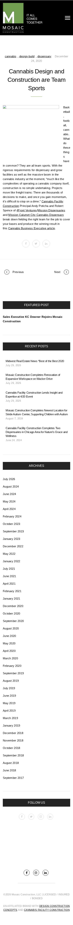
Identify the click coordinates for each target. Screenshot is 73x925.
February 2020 (12, 665)
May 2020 (9, 643)
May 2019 (9, 703)
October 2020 (11, 613)
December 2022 (13, 546)
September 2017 (13, 777)
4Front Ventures (26, 210)
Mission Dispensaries (51, 210)
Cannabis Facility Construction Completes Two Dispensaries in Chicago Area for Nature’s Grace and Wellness (37, 431)
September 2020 (13, 621)
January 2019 (11, 725)
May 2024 (9, 501)
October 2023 (11, 523)
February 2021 (12, 591)
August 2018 (11, 762)
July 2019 (9, 688)
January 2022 (11, 561)
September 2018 (13, 755)
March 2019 (10, 718)
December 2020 (13, 606)
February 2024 (12, 516)
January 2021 (11, 598)
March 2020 (10, 658)
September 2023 (13, 531)
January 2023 (11, 538)
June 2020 (9, 635)
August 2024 (11, 486)
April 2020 (9, 650)
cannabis (10, 56)
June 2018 (9, 770)
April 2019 (9, 710)
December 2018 (13, 733)
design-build (27, 56)
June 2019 (9, 695)
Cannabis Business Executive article (31, 228)
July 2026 (9, 479)
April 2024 (9, 508)
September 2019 (13, 673)
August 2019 (11, 680)
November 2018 (13, 740)
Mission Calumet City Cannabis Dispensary (36, 214)
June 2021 (9, 576)
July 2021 (9, 568)
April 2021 (9, 583)
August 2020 (11, 628)
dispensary (44, 56)
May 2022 (9, 553)
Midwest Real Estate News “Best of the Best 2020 (35, 361)
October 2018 (11, 747)
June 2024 (9, 494)
